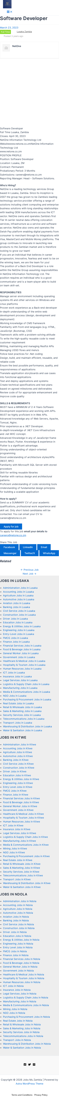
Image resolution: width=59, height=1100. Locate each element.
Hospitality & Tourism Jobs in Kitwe (23, 817)
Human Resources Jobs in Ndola (21, 982)
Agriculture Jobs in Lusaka (18, 595)
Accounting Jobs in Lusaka (18, 591)
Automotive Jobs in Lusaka (18, 599)
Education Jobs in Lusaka (17, 622)
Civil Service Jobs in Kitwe (18, 763)
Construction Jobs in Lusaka (19, 614)
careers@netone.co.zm (13, 535)
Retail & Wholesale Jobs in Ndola (22, 1024)
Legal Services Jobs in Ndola (19, 993)
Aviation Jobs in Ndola (16, 916)
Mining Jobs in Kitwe (15, 848)
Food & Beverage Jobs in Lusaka (21, 649)
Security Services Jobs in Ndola (21, 1032)
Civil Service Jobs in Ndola (18, 924)
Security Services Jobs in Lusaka (22, 714)
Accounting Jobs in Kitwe (17, 748)
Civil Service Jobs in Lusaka (19, 610)
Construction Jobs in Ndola (18, 928)
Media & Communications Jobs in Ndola (26, 1005)
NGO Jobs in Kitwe (14, 852)
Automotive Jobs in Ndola (18, 912)
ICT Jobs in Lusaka (14, 672)
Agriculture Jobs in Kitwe (17, 752)
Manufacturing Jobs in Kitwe (19, 840)
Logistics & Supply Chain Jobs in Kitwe (25, 836)
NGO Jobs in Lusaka (14, 695)
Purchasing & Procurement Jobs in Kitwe (26, 856)
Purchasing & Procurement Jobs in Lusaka (27, 699)
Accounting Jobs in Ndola (18, 905)
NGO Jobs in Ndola (14, 1012)
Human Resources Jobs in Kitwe (21, 821)
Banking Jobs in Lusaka (16, 607)
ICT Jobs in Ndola (13, 985)
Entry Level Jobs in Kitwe (17, 786)
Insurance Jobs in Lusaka (17, 676)
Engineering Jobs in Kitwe (18, 783)
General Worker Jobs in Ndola (20, 966)
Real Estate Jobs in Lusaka (18, 703)
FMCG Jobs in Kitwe (14, 790)
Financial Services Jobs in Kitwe (21, 798)
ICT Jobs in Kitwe (13, 825)
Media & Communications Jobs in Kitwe (26, 844)
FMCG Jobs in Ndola (15, 951)
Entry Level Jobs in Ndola (18, 947)
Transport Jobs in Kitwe (17, 879)
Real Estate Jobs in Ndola (18, 1020)
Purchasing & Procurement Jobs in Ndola (26, 1016)
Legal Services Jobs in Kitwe (19, 833)
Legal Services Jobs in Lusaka (20, 680)
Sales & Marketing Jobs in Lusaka (22, 711)
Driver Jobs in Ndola (15, 932)
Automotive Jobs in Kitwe (18, 756)
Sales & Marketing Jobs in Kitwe (21, 867)
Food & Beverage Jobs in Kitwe (21, 802)
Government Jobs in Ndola (18, 970)
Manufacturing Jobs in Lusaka (20, 687)
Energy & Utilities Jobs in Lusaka (22, 626)
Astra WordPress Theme (29, 1083)
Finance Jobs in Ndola (15, 955)
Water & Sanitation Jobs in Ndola (22, 1047)
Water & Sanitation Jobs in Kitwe (22, 887)
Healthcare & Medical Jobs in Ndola (23, 974)
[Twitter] (29, 1064)
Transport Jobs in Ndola (17, 1039)
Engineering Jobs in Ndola (18, 943)
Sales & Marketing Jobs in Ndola (21, 1028)
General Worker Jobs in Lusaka (21, 653)
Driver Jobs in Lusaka (15, 618)
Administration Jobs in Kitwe (19, 744)
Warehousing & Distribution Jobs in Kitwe (26, 883)
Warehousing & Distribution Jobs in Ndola (27, 1043)
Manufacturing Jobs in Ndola (19, 1001)
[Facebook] (25, 1064)
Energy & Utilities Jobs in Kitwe (21, 779)
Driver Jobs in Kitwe (14, 771)
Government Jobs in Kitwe (18, 809)
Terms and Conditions (21, 1095)
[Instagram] (34, 1064)
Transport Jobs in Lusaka (17, 722)
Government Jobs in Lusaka (19, 657)
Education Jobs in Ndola (17, 935)
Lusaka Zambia (24, 31)
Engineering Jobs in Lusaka (18, 630)
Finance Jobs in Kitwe (15, 794)
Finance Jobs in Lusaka (16, 641)
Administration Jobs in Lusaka (20, 587)
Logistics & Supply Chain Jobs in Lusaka (26, 684)
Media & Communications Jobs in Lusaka (26, 691)
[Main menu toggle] (9, 11)
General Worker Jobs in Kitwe (20, 806)
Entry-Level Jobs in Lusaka (18, 633)
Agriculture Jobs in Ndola (17, 908)
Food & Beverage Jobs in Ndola (21, 962)
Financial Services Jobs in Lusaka (22, 645)
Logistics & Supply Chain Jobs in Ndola (25, 997)
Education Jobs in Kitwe (17, 775)
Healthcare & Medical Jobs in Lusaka (24, 660)
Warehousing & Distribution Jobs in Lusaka (27, 726)
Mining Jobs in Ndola (15, 1009)
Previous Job (30, 569)
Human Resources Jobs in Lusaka (22, 668)
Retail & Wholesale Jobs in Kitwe (21, 863)
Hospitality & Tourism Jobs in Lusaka (24, 664)
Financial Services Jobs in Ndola (21, 958)
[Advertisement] (29, 92)
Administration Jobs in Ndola (19, 901)
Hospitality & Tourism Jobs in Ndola (23, 978)
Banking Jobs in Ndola (16, 920)
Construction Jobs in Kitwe (18, 767)
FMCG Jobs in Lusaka (15, 637)
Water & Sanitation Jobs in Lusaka (22, 730)
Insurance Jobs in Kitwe (16, 829)
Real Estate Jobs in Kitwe (17, 860)
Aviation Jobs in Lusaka (16, 603)
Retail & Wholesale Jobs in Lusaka (22, 707)
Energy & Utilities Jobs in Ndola (21, 939)
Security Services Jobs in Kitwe (21, 871)
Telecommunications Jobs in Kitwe (23, 875)
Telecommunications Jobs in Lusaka (23, 718)
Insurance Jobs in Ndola (17, 989)
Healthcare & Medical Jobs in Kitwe (23, 813)
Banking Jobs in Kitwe (15, 759)
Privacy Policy (41, 1095)
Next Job (29, 573)
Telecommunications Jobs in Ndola (23, 1036)
